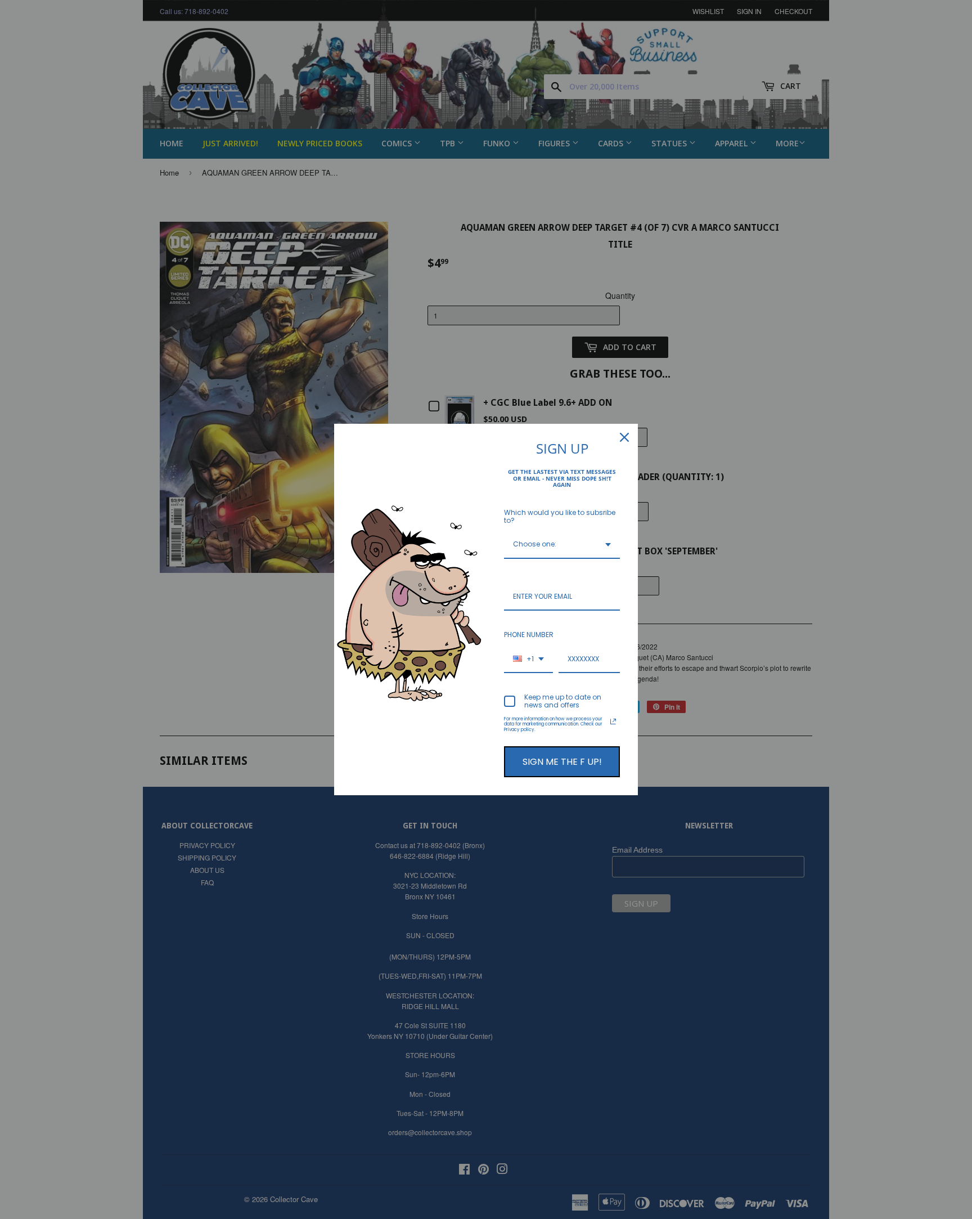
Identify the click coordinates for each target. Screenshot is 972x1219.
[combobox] (562, 544)
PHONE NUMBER (529, 634)
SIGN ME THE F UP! (562, 761)
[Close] (624, 437)
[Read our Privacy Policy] (613, 721)
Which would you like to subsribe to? (559, 516)
